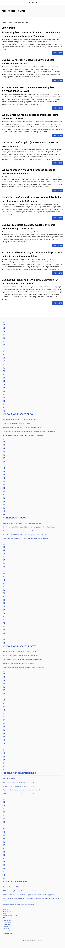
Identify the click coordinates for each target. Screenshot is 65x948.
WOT (4, 918)
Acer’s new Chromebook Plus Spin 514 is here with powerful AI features (25, 538)
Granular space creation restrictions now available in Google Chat (23, 667)
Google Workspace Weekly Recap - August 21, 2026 (19, 651)
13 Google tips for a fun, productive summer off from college (22, 794)
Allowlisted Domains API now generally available (18, 663)
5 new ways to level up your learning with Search (18, 786)
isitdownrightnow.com (10, 916)
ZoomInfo (6, 926)
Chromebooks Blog (14, 518)
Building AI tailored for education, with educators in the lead (22, 523)
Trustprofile (7, 922)
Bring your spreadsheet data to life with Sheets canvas (20, 419)
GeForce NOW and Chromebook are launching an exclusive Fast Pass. (25, 535)
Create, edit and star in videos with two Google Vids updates (22, 427)
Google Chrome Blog (16, 881)
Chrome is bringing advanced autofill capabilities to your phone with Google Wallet (29, 895)
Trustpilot (6, 929)
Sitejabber (6, 924)
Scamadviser (7, 920)
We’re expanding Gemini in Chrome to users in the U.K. (20, 891)
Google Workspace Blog (18, 414)
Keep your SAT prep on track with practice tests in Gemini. (21, 790)
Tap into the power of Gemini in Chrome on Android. (19, 887)
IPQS (4, 913)
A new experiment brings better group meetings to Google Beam (23, 435)
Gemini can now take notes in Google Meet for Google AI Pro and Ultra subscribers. (29, 431)
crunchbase (7, 911)
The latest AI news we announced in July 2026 (17, 423)
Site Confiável (7, 933)
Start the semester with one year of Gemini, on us (18, 782)
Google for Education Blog (19, 773)
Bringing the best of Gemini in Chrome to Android (18, 904)
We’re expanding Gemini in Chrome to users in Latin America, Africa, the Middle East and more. (31, 900)
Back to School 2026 (9, 778)
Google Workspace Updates (19, 646)
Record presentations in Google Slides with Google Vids (20, 655)
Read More (58, 53)
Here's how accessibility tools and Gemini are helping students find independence (29, 527)
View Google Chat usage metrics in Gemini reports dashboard (22, 659)
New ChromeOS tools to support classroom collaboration (21, 531)
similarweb (6, 931)
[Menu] (2, 2)
